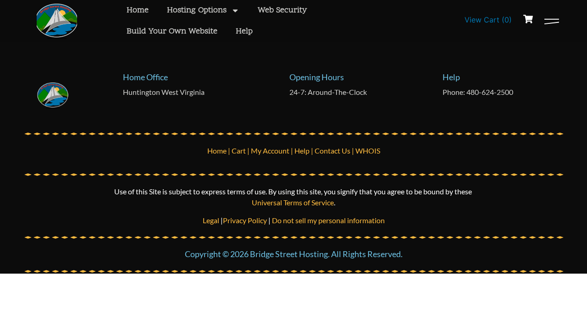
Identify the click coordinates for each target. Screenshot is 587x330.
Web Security (282, 10)
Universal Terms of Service (293, 202)
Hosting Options (197, 10)
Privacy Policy (245, 220)
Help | (304, 150)
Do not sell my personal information (328, 220)
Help (244, 31)
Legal (212, 220)
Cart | (241, 150)
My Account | (272, 150)
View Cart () (488, 19)
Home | (219, 150)
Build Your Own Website (172, 31)
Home (138, 10)
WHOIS (367, 150)
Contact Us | (335, 150)
